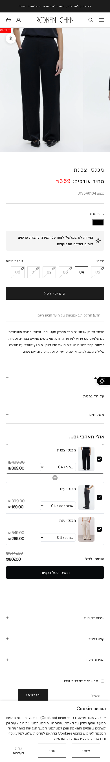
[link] (86, 459)
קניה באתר (96, 638)
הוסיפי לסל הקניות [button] (55, 572)
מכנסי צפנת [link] (66, 450)
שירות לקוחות (94, 617)
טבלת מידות (14, 260)
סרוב (52, 750)
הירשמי (33, 695)
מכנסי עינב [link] (67, 488)
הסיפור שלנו (95, 659)
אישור (86, 750)
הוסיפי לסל (55, 293)
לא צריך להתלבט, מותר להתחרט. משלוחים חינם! (55, 6)
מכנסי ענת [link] (67, 520)
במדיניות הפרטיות (66, 738)
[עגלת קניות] (8, 20)
